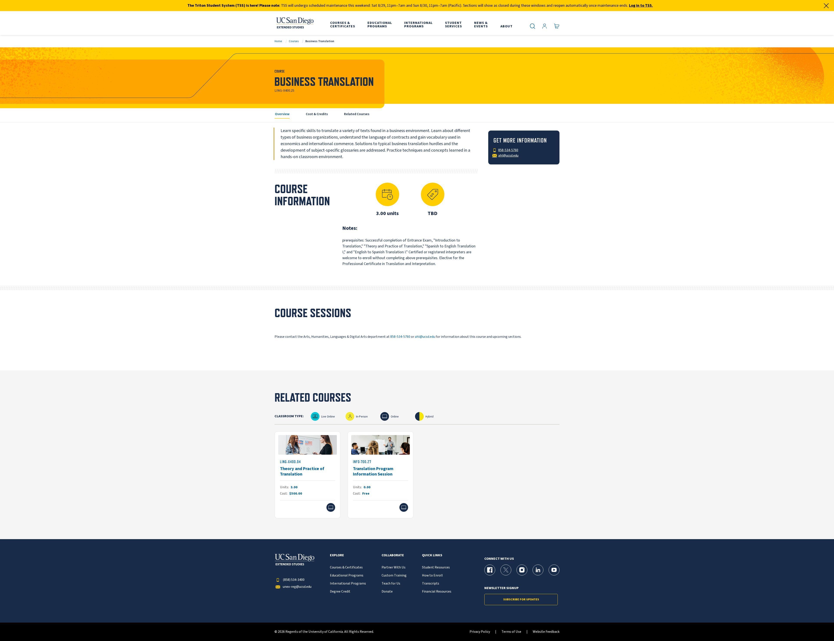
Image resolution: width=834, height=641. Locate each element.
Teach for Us (391, 583)
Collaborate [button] (393, 555)
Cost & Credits (317, 114)
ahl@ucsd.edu (425, 336)
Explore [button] (337, 555)
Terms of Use (511, 631)
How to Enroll (432, 575)
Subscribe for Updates (521, 599)
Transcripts (430, 583)
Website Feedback (546, 631)
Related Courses (356, 114)
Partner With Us (393, 567)
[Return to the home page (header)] (294, 23)
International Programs (348, 583)
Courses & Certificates (346, 567)
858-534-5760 (400, 336)
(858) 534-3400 (293, 580)
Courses (294, 41)
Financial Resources (436, 591)
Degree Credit (340, 591)
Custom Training (394, 575)
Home (278, 41)
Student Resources (436, 567)
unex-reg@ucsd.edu (297, 587)
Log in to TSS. (641, 5)
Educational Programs (346, 575)
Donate (387, 591)
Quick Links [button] (432, 555)
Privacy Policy (480, 631)
